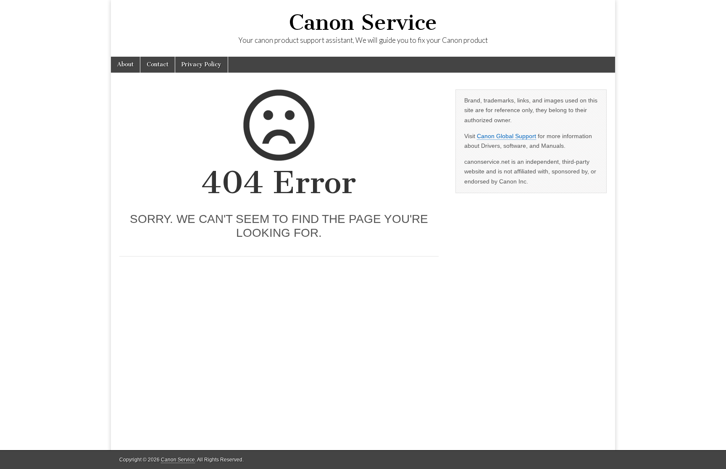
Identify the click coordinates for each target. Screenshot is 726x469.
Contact (157, 64)
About (125, 64)
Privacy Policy (201, 64)
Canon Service (363, 22)
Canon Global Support (506, 136)
